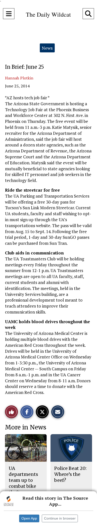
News (47, 48)
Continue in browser (60, 518)
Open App (29, 518)
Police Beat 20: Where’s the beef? (70, 474)
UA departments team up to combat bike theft (23, 480)
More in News (25, 427)
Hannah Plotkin (19, 78)
